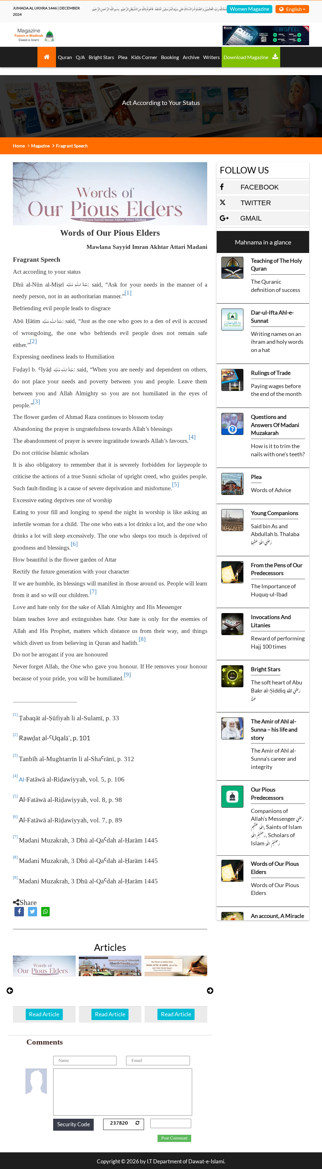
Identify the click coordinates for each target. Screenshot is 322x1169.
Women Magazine (249, 9)
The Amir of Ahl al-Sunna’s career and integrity (273, 758)
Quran (65, 57)
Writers (211, 57)
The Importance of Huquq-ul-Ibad (273, 590)
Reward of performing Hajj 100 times (278, 642)
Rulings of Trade (271, 372)
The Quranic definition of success (275, 285)
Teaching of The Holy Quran (276, 264)
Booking (170, 57)
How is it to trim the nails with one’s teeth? (278, 450)
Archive (191, 57)
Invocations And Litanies (271, 620)
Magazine (40, 145)
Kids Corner (144, 57)
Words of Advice (271, 489)
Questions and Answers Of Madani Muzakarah (275, 424)
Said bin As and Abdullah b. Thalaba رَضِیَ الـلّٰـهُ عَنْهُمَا (275, 534)
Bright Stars (101, 57)
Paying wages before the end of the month (276, 390)
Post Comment (174, 1138)
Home (19, 145)
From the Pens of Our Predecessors (277, 569)
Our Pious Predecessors (267, 793)
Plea (122, 57)
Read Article (44, 1014)
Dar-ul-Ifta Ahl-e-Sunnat (272, 316)
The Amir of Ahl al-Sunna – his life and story (274, 729)
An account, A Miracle (277, 915)
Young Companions (274, 512)
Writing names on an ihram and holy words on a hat (277, 341)
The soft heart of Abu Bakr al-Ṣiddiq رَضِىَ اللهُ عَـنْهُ (276, 690)
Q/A (80, 57)
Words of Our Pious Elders (275, 867)
